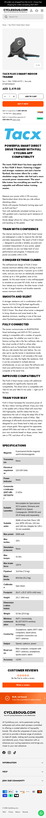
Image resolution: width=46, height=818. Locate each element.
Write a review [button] (23, 685)
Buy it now (23, 104)
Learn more (16, 120)
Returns (17, 812)
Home (4, 25)
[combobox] (23, 17)
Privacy (11, 812)
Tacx (4, 81)
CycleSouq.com (13, 808)
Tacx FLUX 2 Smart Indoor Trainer (19, 25)
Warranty (25, 812)
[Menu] (42, 10)
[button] (36, 10)
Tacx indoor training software (17, 405)
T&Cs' (4, 812)
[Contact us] (41, 813)
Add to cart (31, 96)
